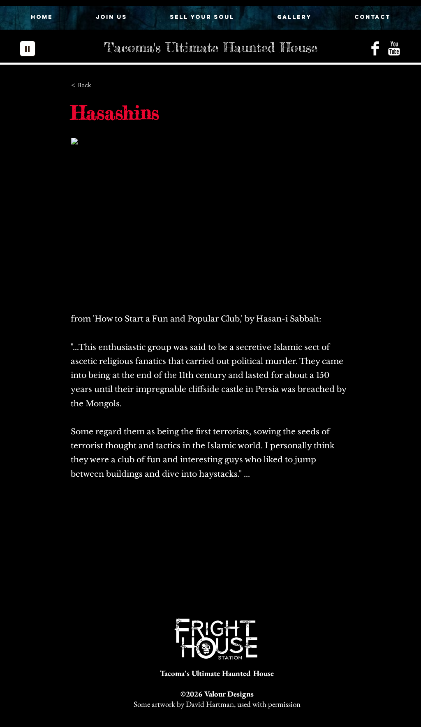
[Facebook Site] (375, 48)
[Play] (27, 48)
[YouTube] (394, 48)
